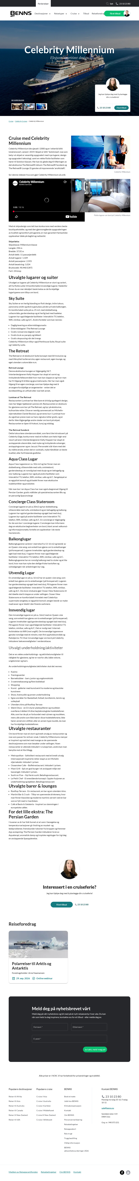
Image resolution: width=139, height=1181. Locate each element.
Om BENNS (69, 1115)
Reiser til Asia (14, 1101)
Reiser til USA (14, 1120)
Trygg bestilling (70, 1138)
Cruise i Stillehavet (44, 1120)
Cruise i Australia (43, 1101)
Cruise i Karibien (43, 1106)
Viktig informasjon (72, 1143)
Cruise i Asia (41, 1096)
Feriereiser (43, 3)
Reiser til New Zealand (18, 1115)
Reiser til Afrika (15, 1096)
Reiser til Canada (16, 1110)
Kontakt (67, 1110)
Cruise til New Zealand (46, 1115)
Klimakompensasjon (72, 1106)
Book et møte (69, 1096)
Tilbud (86, 13)
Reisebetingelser (71, 1124)
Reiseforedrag (98, 13)
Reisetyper (59, 13)
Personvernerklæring (73, 1120)
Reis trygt (68, 1133)
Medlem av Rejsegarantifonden (23, 1172)
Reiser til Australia (16, 1106)
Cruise (74, 13)
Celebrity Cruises (21, 121)
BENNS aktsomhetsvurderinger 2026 (76, 1149)
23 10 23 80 (124, 3)
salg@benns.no (108, 1108)
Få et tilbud (115, 13)
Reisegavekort (70, 1129)
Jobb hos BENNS (71, 1101)
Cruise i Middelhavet (45, 1110)
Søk (111, 3)
